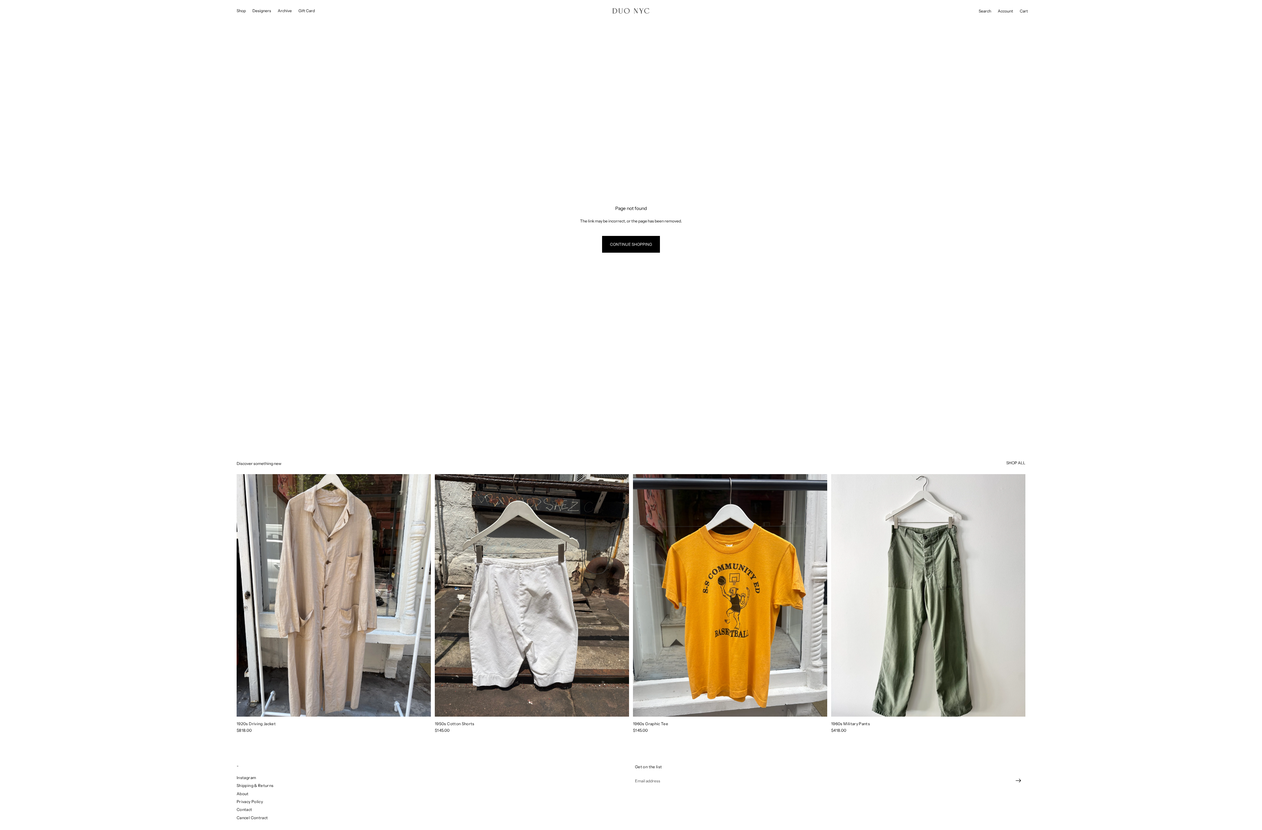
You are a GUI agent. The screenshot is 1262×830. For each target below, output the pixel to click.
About (243, 793)
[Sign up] (1018, 781)
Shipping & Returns (255, 785)
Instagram (246, 777)
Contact (244, 809)
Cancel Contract (252, 817)
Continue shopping (631, 244)
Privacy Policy (250, 801)
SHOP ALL (1015, 462)
